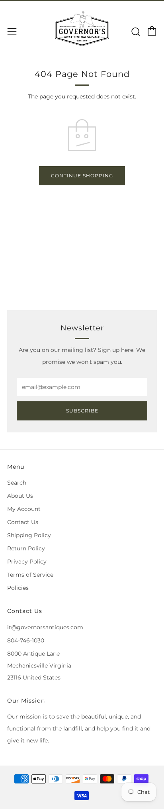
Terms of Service (30, 574)
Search (16, 482)
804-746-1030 (25, 640)
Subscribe (82, 411)
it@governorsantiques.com (45, 627)
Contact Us (22, 522)
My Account (24, 508)
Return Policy (26, 548)
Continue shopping (82, 176)
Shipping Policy (29, 535)
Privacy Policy (27, 561)
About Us (20, 495)
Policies (18, 587)
